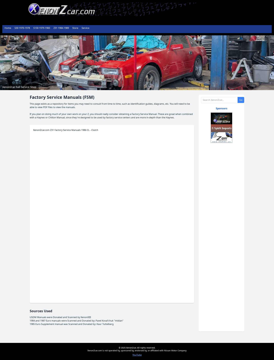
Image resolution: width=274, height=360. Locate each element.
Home (8, 28)
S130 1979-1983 (41, 28)
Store (75, 28)
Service (85, 28)
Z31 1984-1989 (61, 28)
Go (240, 100)
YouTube (137, 354)
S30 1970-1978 (22, 28)
